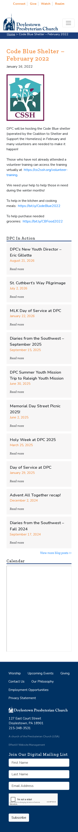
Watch (45, 4)
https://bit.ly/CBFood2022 (43, 221)
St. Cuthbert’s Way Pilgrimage (38, 283)
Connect (19, 4)
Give (33, 4)
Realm (59, 4)
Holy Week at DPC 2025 (33, 440)
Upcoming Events (41, 673)
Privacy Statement (22, 698)
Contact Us (16, 681)
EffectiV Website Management (27, 745)
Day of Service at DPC (30, 467)
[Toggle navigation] (68, 23)
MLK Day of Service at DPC (35, 310)
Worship (14, 673)
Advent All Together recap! (35, 495)
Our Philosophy (42, 681)
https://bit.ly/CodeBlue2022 (39, 206)
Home (11, 34)
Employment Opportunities (28, 690)
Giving (65, 673)
